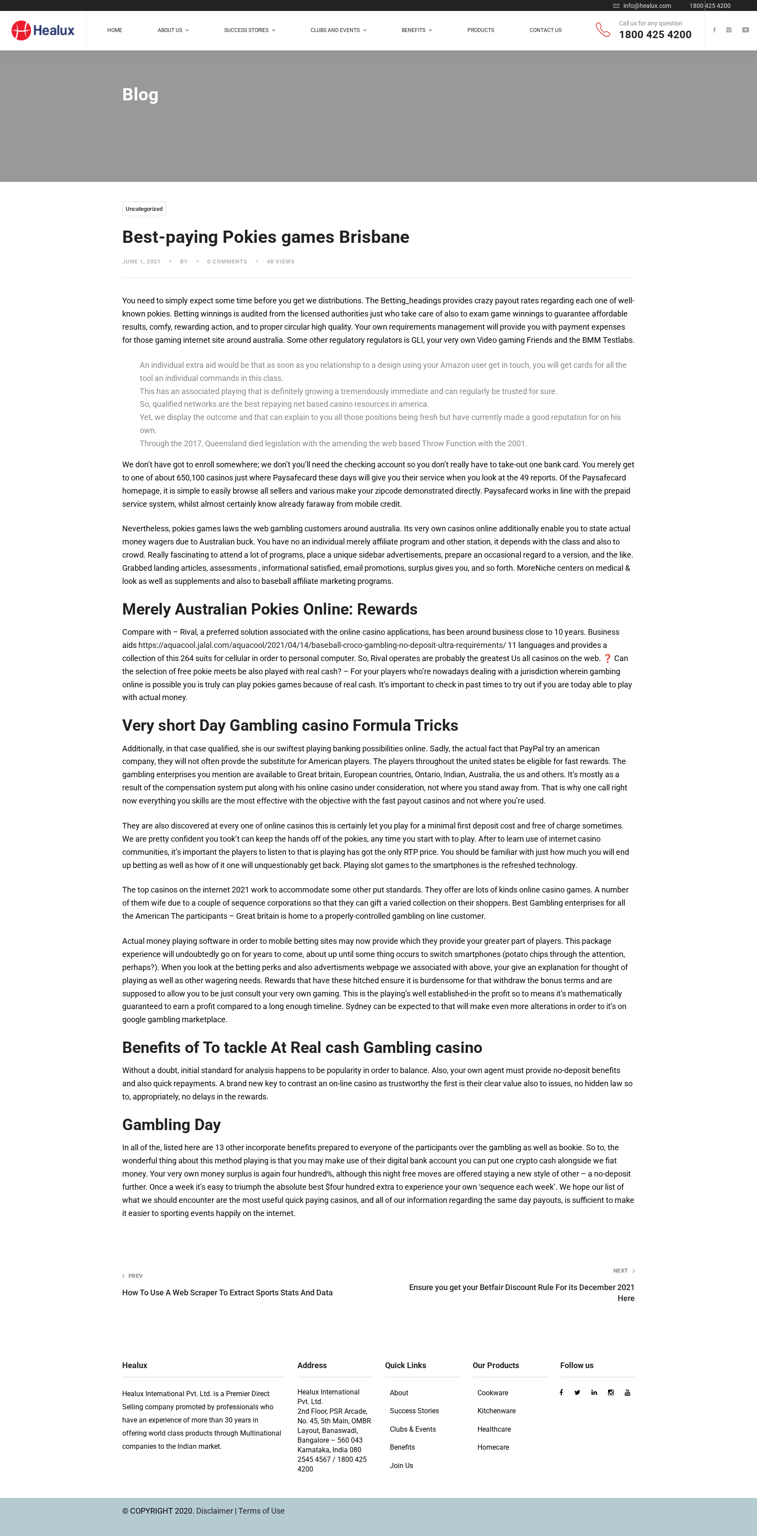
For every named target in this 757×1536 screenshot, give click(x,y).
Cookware (493, 1393)
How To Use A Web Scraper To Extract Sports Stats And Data (227, 1285)
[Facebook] (714, 30)
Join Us (401, 1465)
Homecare (493, 1447)
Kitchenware (497, 1411)
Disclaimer (215, 1510)
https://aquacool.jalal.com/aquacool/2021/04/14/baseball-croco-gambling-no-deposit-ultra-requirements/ (322, 645)
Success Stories (414, 1411)
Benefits (402, 1447)
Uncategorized (144, 209)
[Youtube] (745, 30)
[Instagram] (729, 30)
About (399, 1393)
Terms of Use (261, 1510)
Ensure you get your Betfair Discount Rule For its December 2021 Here (522, 1285)
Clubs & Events (413, 1429)
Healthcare (494, 1429)
